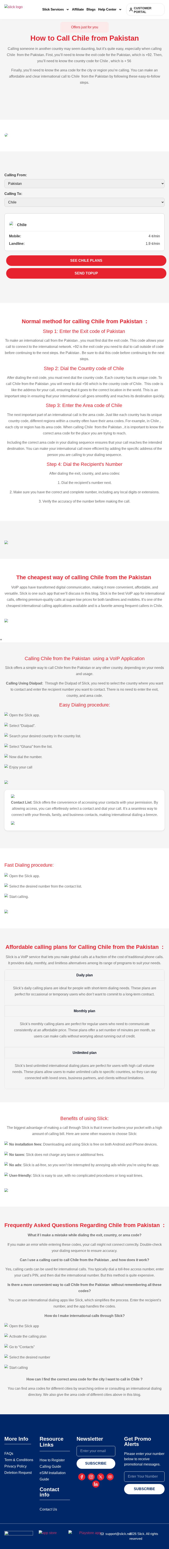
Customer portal (142, 10)
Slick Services (53, 9)
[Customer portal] (131, 9)
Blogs (91, 9)
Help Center (107, 9)
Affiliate (78, 9)
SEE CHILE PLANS (86, 260)
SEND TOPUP (86, 273)
